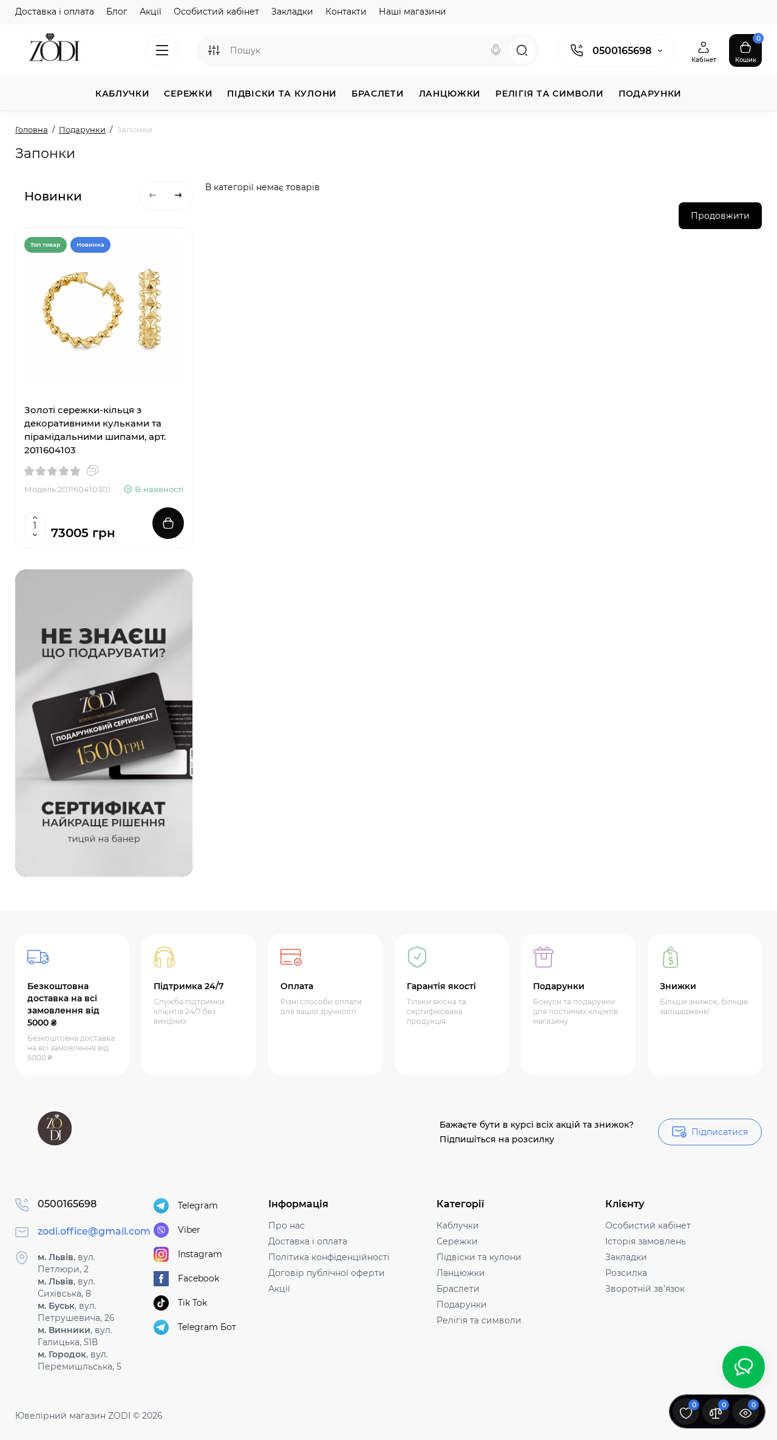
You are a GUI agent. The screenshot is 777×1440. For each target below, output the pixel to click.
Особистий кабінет (216, 11)
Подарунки (461, 1304)
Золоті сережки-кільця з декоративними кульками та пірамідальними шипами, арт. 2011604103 (95, 430)
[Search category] (213, 50)
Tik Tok (192, 1302)
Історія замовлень (645, 1241)
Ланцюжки (460, 1272)
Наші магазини (412, 11)
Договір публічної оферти (326, 1272)
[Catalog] (162, 50)
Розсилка (626, 1272)
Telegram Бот (207, 1327)
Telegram (198, 1205)
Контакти (346, 11)
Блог (116, 11)
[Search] (496, 50)
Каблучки (457, 1225)
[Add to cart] (168, 523)
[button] (153, 195)
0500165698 (621, 51)
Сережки (457, 1241)
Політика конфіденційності (329, 1257)
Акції (150, 11)
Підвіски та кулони (478, 1257)
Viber (189, 1229)
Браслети (458, 1288)
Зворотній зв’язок (645, 1288)
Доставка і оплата (54, 11)
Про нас (286, 1225)
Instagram (200, 1254)
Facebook (198, 1278)
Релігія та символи (478, 1320)
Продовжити (720, 215)
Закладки (292, 11)
